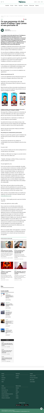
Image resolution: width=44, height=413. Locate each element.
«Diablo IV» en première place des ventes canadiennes (6, 272)
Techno (2, 19)
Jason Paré (7, 279)
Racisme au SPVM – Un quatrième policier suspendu (9, 304)
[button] (1, 2)
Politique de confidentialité (6, 397)
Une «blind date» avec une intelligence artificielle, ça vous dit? (20, 272)
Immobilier (26, 5)
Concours (3, 379)
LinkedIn (17, 397)
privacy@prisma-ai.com (6, 196)
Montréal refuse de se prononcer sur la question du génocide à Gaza (9, 322)
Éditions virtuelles (33, 375)
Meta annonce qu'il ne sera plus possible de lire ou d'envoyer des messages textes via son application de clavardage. (20, 256)
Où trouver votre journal (33, 377)
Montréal (7, 293)
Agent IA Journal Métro (10, 257)
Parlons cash (31, 5)
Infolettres (17, 375)
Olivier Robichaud (8, 326)
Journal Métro (8, 346)
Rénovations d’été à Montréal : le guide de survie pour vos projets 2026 (7, 351)
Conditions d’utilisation (5, 395)
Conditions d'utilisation (24, 411)
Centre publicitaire (4, 391)
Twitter (17, 389)
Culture (16, 5)
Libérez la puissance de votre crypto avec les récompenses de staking (7, 358)
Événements (3, 377)
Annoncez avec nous (5, 389)
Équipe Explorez (8, 361)
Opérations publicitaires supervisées (7, 393)
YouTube (17, 395)
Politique (7, 319)
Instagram (17, 391)
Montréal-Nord (8, 302)
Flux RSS (17, 377)
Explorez (37, 5)
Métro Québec (32, 379)
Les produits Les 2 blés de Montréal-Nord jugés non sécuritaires (9, 313)
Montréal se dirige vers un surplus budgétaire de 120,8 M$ (9, 331)
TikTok (17, 393)
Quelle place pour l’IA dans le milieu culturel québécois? (7, 251)
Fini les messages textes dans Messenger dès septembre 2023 (19, 251)
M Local (11, 5)
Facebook (17, 387)
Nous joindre (4, 387)
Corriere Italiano (32, 381)
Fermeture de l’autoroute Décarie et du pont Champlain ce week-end (9, 296)
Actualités (7, 5)
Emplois (3, 375)
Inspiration (21, 5)
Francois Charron (7, 29)
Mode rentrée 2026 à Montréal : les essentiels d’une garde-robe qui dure (7, 344)
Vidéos (3, 381)
